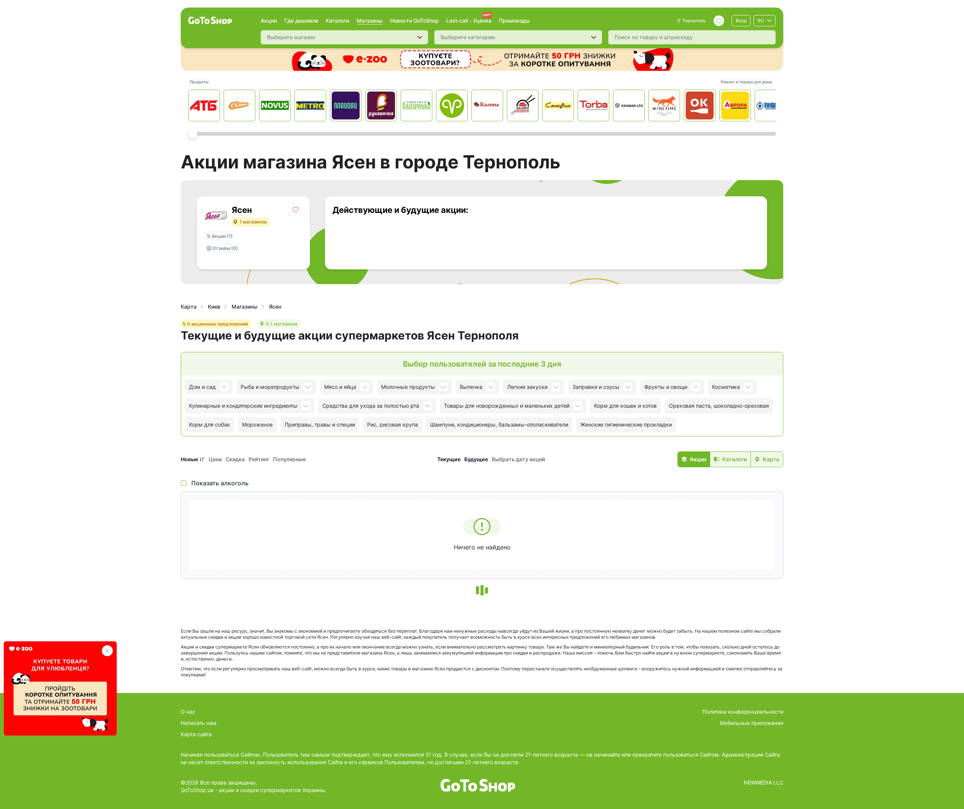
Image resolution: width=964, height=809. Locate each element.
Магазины (370, 20)
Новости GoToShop (414, 20)
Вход (741, 20)
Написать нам (199, 723)
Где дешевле (301, 20)
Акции (269, 20)
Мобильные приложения (751, 723)
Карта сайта (196, 734)
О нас (188, 711)
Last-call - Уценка (468, 20)
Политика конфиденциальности (742, 711)
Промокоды (514, 20)
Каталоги (337, 20)
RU (761, 20)
